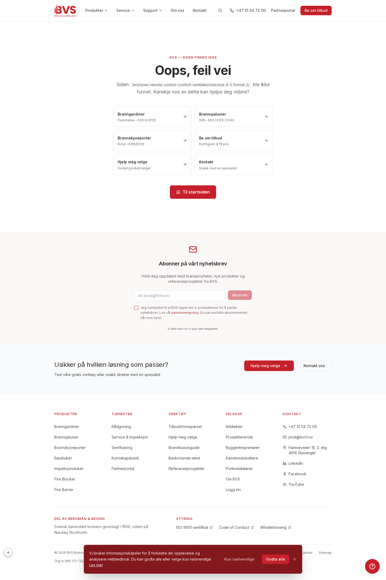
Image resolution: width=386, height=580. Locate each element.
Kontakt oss (314, 365)
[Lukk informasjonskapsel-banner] (295, 559)
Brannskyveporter (70, 447)
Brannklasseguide (184, 447)
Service (123, 10)
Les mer (96, 565)
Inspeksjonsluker (69, 468)
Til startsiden (196, 192)
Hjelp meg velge (265, 365)
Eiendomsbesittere (242, 458)
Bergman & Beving (86, 518)
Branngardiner (66, 426)
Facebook (297, 474)
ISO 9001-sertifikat (192, 527)
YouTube (296, 484)
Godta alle (275, 559)
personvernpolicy (185, 313)
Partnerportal (283, 10)
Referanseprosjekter (187, 468)
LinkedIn (296, 463)
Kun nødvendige (239, 559)
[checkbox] (136, 308)
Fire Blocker (64, 479)
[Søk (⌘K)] (220, 10)
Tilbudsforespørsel (185, 426)
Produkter (94, 10)
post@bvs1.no (301, 437)
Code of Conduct (234, 527)
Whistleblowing (273, 527)
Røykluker (63, 458)
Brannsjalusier (66, 437)
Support (150, 10)
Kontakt (200, 10)
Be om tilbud (316, 10)
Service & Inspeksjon (130, 437)
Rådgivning (121, 426)
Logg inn (233, 489)
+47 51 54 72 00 (251, 10)
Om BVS (233, 479)
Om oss (177, 10)
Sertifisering (122, 447)
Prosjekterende (239, 437)
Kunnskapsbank (125, 458)
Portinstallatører (239, 468)
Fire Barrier (64, 489)
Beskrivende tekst (184, 458)
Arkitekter (234, 426)
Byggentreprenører (243, 447)
